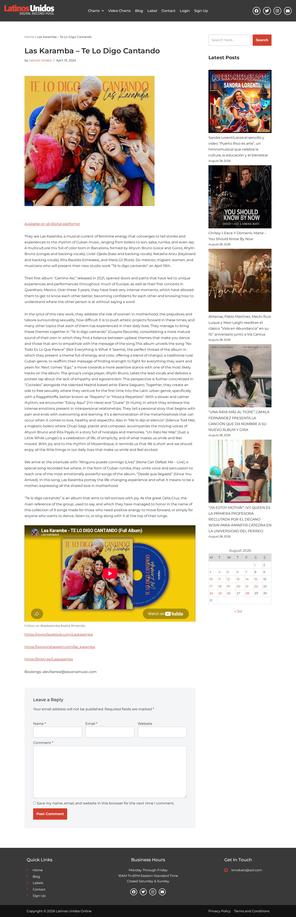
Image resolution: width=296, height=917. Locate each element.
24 (211, 593)
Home (29, 37)
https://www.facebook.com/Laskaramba (58, 634)
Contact (168, 11)
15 (255, 579)
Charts (94, 11)
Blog (139, 11)
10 (211, 579)
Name (39, 724)
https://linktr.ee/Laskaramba (48, 659)
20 (238, 586)
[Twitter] (267, 11)
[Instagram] (277, 11)
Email (91, 724)
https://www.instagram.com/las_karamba (59, 647)
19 (228, 586)
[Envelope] (288, 11)
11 (219, 579)
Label (152, 11)
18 (219, 586)
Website (145, 724)
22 (256, 586)
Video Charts (119, 11)
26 (229, 593)
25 (220, 593)
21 (247, 586)
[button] (96, 11)
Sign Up (201, 11)
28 (247, 593)
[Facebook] (256, 11)
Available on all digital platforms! (52, 224)
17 (211, 586)
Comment (43, 743)
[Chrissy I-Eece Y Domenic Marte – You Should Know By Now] (240, 197)
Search (262, 40)
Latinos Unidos (40, 60)
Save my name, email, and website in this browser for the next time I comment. (105, 803)
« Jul (238, 611)
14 (247, 579)
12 (228, 579)
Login (185, 11)
